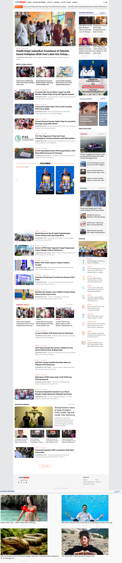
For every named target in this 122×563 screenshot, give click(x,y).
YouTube (26, 485)
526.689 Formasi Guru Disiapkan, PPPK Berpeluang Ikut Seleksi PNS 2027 (96, 216)
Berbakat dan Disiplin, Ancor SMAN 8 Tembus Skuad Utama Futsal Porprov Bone (55, 293)
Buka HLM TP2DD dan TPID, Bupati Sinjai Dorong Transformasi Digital (95, 308)
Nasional (57, 2)
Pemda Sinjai (20, 167)
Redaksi (85, 480)
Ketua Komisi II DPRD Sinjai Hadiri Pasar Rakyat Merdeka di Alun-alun (25, 82)
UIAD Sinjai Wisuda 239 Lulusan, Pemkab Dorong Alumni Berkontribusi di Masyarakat (54, 349)
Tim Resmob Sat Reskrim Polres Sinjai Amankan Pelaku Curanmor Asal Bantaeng (21, 441)
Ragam (69, 2)
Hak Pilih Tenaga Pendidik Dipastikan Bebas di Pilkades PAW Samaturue (71, 6)
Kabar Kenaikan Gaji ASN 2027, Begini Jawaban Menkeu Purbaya (96, 232)
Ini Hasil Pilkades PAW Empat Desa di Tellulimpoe (54, 333)
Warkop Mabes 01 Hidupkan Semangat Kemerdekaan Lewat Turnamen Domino (96, 335)
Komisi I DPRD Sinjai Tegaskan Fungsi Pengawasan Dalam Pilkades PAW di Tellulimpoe (54, 249)
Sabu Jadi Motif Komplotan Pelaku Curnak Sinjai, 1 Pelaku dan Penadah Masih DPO (37, 441)
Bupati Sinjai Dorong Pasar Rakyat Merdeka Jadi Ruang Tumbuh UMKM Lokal (44, 82)
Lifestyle (50, 2)
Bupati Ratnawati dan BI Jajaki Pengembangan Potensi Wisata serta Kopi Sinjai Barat (52, 235)
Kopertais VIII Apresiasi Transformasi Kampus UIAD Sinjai (55, 278)
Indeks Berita (45, 466)
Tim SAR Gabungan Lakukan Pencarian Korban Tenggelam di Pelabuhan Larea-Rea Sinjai (96, 164)
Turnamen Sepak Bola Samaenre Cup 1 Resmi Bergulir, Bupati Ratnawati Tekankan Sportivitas (53, 393)
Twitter (24, 485)
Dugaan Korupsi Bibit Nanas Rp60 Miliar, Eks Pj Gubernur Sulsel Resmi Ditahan (68, 441)
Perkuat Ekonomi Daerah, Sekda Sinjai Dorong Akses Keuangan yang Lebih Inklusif (55, 123)
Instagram (21, 485)
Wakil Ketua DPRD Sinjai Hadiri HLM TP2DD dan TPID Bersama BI (53, 378)
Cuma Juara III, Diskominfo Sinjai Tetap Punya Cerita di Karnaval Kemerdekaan (28, 6)
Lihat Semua (69, 304)
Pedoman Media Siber (88, 482)
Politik (63, 2)
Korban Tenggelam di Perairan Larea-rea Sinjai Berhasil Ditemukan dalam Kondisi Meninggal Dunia (92, 156)
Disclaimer (98, 482)
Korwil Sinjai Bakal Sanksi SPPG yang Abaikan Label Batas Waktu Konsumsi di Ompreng (55, 152)
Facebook (19, 485)
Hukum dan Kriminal (39, 2)
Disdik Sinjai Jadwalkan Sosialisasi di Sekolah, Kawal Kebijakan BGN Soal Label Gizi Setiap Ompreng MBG (42, 53)
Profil (96, 480)
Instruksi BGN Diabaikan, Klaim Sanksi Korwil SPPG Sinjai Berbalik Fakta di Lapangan (64, 83)
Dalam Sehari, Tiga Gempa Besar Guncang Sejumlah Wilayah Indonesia (95, 224)
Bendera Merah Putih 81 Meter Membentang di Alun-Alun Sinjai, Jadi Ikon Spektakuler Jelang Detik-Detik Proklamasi (96, 325)
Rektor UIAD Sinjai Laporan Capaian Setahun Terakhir (52, 264)
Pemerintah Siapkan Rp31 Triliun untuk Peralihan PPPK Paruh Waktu (53, 108)
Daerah (29, 2)
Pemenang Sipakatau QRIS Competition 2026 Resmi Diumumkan (54, 451)
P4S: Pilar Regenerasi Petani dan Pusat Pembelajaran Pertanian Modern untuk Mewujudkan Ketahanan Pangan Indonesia (55, 137)
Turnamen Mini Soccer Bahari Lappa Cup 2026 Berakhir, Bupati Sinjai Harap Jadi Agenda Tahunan (54, 93)
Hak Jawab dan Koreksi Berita (89, 484)
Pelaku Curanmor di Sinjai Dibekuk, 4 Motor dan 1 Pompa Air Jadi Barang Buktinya (52, 441)
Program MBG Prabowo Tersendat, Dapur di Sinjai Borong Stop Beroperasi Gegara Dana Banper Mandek (96, 280)
